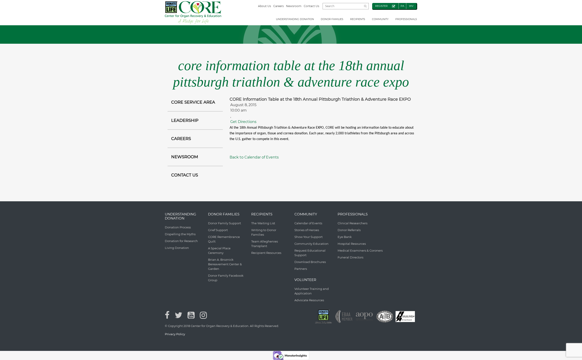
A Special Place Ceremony (219, 250)
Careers (278, 6)
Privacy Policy (175, 334)
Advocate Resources (309, 300)
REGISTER (381, 6)
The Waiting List (263, 223)
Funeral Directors (350, 257)
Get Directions (243, 122)
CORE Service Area (193, 102)
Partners (300, 269)
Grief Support (218, 230)
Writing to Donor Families (263, 232)
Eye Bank (345, 237)
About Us (264, 6)
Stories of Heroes (306, 230)
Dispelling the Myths (180, 234)
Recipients (357, 19)
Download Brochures (310, 262)
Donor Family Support (224, 223)
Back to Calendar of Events (254, 157)
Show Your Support (308, 237)
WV (411, 6)
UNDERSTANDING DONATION (295, 19)
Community (380, 19)
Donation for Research (181, 241)
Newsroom (293, 6)
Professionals (406, 19)
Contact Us (311, 6)
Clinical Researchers (352, 223)
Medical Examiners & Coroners (360, 250)
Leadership (184, 120)
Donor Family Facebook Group (225, 278)
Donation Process (178, 227)
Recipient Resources (266, 253)
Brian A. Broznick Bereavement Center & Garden (225, 264)
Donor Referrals (349, 230)
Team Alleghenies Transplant (264, 244)
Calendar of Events (308, 223)
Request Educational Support (310, 253)
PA (402, 6)
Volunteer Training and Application (311, 291)
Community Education (311, 243)
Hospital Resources (352, 243)
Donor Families (332, 19)
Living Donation (177, 248)
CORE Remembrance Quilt (224, 239)
